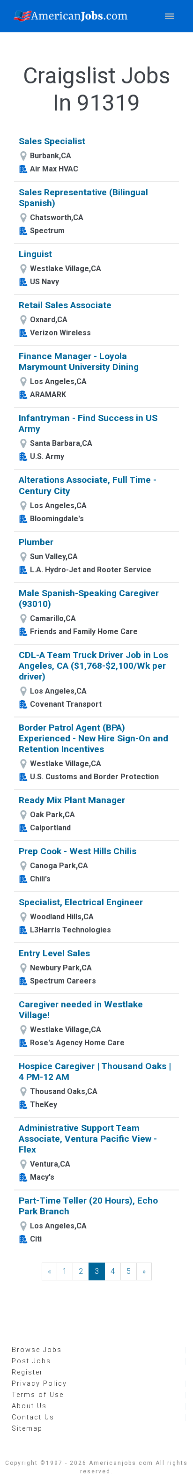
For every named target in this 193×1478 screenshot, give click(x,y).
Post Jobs (31, 1361)
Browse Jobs (37, 1350)
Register (27, 1372)
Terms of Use (38, 1395)
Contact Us (33, 1417)
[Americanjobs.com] (73, 16)
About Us (29, 1406)
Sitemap (27, 1429)
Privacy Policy (39, 1384)
